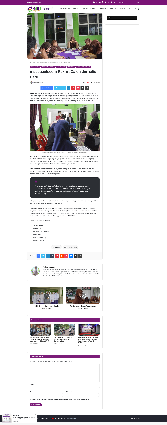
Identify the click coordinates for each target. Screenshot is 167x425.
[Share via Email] (82, 88)
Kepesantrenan (61, 66)
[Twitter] (43, 256)
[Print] (87, 88)
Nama (32, 384)
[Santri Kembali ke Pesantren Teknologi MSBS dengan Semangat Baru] (64, 330)
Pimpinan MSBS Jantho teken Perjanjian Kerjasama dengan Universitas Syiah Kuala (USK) (39, 339)
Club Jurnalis (40, 62)
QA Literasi (71, 66)
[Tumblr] (52, 256)
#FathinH (57, 247)
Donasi (122, 9)
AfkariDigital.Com (71, 418)
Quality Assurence (89, 9)
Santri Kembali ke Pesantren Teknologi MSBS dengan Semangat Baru (63, 339)
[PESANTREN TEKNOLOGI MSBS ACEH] (40, 9)
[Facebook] (38, 256)
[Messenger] (71, 256)
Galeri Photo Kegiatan (48, 66)
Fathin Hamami (37, 82)
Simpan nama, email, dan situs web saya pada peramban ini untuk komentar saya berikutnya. (60, 399)
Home (33, 62)
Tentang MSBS (65, 9)
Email (31, 392)
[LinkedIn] (68, 88)
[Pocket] (78, 88)
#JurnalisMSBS (71, 247)
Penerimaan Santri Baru (108, 9)
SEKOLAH (76, 9)
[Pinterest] (73, 88)
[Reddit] (62, 256)
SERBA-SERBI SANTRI (84, 66)
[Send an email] (42, 82)
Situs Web (69, 392)
